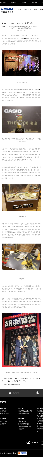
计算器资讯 (28, 23)
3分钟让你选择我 (14, 384)
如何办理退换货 (23, 424)
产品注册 (24, 2)
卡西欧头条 (19, 23)
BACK (4, 26)
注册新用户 (3, 411)
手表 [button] (19, 9)
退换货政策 (22, 421)
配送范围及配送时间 (25, 411)
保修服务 (21, 429)
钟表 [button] (35, 9)
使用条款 (3, 424)
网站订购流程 (4, 413)
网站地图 (40, 416)
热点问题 (40, 413)
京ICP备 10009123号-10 (8, 453)
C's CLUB (11, 23)
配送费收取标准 (23, 413)
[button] (27, 10)
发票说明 (34, 2)
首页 (5, 23)
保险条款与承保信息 (25, 426)
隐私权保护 (3, 421)
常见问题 (13, 2)
